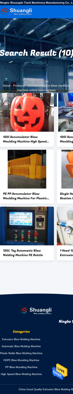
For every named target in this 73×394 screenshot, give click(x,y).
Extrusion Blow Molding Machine (21, 339)
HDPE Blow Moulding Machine (21, 360)
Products (19, 85)
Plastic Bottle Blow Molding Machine (21, 353)
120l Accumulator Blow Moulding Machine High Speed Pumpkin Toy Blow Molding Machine (25, 139)
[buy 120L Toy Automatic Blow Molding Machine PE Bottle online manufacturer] (27, 226)
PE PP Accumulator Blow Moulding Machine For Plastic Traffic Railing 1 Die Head (25, 196)
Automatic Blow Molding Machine (21, 346)
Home (7, 85)
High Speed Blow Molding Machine (21, 374)
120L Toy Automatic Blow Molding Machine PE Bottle (23, 252)
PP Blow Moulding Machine (21, 367)
